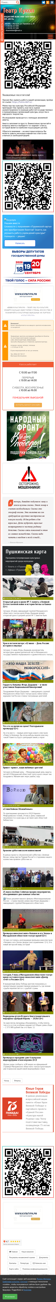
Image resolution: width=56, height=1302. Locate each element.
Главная (14, 1252)
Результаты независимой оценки (22, 1257)
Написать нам (40, 1263)
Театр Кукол (18, 13)
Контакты (12, 1263)
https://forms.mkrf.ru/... (22, 102)
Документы (43, 1257)
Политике (27, 1290)
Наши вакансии (28, 1252)
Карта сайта (13, 1269)
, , (19, 23)
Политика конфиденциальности (35, 1269)
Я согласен (10, 1297)
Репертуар (24, 1263)
